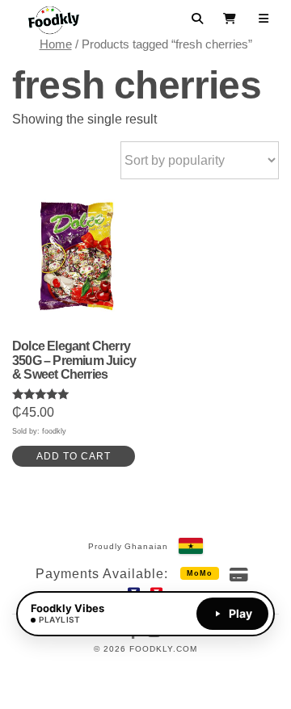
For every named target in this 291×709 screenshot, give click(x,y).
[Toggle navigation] (264, 18)
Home (56, 44)
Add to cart (73, 456)
